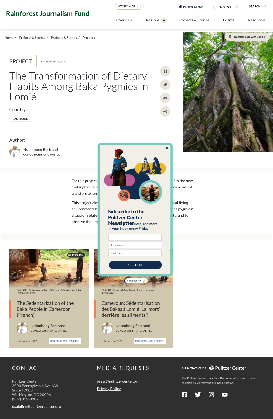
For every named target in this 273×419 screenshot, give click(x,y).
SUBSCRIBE (135, 264)
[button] (135, 217)
